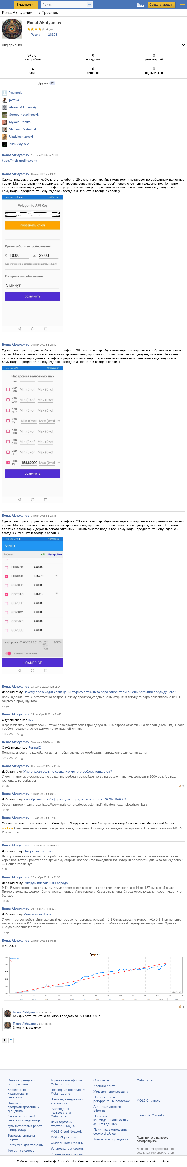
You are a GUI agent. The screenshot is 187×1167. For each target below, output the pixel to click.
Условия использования (111, 1091)
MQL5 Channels (148, 1100)
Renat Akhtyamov (15, 155)
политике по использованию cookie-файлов (136, 1161)
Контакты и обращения (111, 1139)
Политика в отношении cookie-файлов (111, 1131)
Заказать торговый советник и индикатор (24, 1118)
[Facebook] (139, 1131)
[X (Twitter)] (154, 1131)
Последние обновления (68, 1091)
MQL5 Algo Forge (63, 1137)
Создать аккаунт (161, 4)
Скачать (67, 1143)
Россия (36, 34)
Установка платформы (67, 1148)
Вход (140, 4)
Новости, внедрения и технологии (67, 1101)
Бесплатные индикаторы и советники (18, 1093)
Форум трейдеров (21, 1150)
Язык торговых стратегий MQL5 (63, 1124)
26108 (52, 34)
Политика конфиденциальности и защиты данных (111, 1120)
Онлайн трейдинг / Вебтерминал (21, 1082)
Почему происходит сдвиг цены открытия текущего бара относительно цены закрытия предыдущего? (99, 692)
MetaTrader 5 (146, 1080)
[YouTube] (161, 1131)
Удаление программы (67, 1154)
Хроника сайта (104, 1086)
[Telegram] (146, 1131)
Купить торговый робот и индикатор (25, 1128)
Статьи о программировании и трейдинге (23, 1107)
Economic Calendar (151, 1115)
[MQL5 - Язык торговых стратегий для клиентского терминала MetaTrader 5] (7, 5)
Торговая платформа (67, 1082)
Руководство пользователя (61, 1112)
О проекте (101, 1080)
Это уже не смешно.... (39, 851)
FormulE (34, 747)
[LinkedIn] (168, 1131)
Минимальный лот (37, 914)
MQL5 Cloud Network (66, 1131)
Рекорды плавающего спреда (45, 883)
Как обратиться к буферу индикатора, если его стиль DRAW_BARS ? (74, 799)
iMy (30, 720)
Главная (24, 4)
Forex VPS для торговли (26, 1145)
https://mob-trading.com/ (19, 160)
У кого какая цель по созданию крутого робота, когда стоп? (67, 771)
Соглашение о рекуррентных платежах (112, 1099)
